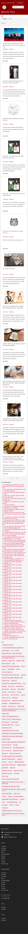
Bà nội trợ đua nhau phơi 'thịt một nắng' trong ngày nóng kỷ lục (13, 657)
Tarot (3, 802)
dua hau (4, 706)
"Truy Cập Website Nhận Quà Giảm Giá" (12, 647)
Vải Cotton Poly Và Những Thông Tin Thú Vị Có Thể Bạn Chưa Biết (14, 490)
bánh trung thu (6, 663)
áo (12, 650)
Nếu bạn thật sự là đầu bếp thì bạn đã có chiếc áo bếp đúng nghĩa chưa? (13, 527)
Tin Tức (3, 860)
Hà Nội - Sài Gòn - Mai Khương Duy (11, 719)
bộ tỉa (23, 666)
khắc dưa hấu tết (6, 745)
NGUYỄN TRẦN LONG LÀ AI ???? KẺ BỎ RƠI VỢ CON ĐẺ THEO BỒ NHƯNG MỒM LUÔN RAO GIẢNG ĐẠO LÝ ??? (13, 632)
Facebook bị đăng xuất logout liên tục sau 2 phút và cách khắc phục (13, 622)
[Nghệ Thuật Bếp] (4, 6)
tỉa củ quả (4, 805)
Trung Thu (5, 808)
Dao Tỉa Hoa (5, 695)
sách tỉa (4, 796)
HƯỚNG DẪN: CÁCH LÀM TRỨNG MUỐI (12, 736)
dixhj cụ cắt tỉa (6, 697)
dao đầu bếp (19, 686)
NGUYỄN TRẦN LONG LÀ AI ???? (11, 635)
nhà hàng (16, 773)
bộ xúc (4, 669)
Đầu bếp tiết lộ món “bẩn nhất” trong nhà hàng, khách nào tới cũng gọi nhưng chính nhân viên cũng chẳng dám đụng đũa (13, 522)
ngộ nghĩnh (5, 767)
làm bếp (15, 745)
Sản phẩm (3, 850)
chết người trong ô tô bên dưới (10, 675)
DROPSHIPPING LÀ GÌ (14, 703)
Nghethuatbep (22, 765)
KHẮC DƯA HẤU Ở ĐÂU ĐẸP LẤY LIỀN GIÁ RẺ (13, 742)
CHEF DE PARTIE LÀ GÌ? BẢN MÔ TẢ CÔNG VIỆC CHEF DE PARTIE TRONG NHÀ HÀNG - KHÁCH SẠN (14, 383)
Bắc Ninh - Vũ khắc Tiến (8, 660)
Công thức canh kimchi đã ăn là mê (11, 683)
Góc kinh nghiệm (5, 854)
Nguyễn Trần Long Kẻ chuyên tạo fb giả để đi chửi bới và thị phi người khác (13, 627)
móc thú (4, 762)
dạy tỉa (23, 695)
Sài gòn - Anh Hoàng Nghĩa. (15, 796)
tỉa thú (17, 805)
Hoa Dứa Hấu (14, 722)
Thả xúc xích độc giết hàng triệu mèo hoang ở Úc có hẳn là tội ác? (13, 638)
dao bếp (4, 686)
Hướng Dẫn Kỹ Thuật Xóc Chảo (10, 730)
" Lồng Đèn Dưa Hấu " (8, 645)
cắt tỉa (18, 669)
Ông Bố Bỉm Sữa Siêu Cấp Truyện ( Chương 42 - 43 (13, 789)
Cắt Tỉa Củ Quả (4, 863)
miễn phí (19, 759)
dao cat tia (11, 686)
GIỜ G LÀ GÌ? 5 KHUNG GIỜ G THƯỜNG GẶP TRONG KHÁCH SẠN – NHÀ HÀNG (13, 507)
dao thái (4, 692)
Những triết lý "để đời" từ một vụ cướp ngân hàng (12, 782)
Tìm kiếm (3, 907)
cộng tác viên (5, 680)
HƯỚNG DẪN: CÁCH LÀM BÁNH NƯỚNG (12, 733)
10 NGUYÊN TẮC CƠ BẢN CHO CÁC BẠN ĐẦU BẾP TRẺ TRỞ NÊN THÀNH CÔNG (13, 517)
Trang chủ (4, 18)
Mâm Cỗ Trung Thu (15, 753)
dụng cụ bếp (20, 706)
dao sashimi (21, 689)
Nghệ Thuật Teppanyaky (9, 765)
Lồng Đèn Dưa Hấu (18, 750)
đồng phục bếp (6, 700)
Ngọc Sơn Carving (7, 770)
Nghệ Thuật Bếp (19, 762)
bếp (13, 663)
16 (16, 478)
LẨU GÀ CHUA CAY (6, 747)
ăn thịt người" (6, 650)
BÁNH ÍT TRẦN (20, 660)
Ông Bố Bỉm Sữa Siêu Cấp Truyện (12, 620)
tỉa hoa (11, 805)
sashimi (22, 799)
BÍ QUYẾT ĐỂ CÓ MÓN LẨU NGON (11, 666)
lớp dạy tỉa (5, 753)
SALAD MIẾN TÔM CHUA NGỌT (10, 799)
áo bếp (17, 650)
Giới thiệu (3, 848)
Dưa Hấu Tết (11, 706)
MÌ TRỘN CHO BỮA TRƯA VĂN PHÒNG (12, 756)
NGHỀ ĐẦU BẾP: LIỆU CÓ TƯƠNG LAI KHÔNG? (14, 540)
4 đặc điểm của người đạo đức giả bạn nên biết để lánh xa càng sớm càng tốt (13, 550)
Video (2, 852)
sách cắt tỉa (17, 793)
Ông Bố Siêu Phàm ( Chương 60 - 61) (13, 560)
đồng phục (15, 697)
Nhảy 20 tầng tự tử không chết (10, 779)
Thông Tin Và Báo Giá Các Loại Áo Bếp (14, 629)
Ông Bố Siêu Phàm (7, 793)
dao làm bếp (5, 689)
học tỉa (17, 725)
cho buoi (23, 675)
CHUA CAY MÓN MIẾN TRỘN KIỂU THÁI (12, 678)
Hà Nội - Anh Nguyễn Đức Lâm (10, 716)
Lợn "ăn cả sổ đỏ (6, 750)
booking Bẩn (10, 669)
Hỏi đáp (3, 858)
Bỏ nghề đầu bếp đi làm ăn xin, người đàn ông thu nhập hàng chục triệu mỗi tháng (13, 546)
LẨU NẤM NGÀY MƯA (18, 747)
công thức (14, 680)
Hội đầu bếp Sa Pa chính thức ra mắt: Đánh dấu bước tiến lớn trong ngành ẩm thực (14, 45)
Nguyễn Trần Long (7, 773)
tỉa (20, 802)
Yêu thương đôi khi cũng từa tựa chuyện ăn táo (13, 814)
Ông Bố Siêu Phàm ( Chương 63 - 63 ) (14, 558)
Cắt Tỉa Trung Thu (7, 672)
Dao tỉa (19, 692)
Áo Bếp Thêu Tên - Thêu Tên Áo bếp (12, 653)
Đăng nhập (5, 12)
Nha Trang (5, 776)
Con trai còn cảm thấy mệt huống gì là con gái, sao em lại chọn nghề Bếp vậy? (13, 542)
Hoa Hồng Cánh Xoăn (7, 725)
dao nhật (13, 689)
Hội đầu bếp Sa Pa (7, 728)
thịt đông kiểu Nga (12, 802)
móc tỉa (10, 762)
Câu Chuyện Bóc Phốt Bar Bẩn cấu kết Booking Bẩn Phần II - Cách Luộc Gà (13, 537)
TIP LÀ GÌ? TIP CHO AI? (9, 268)
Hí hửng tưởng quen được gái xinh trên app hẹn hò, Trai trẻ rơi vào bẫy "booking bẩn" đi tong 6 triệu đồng (14, 534)
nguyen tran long (18, 770)
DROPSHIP (4, 703)
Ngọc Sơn (12, 767)
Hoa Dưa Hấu (5, 722)
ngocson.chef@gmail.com (10, 837)
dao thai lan (12, 692)
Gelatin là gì (5, 713)
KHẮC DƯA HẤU (6, 739)
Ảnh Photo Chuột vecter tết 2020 (13, 625)
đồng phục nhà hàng (17, 700)
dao (24, 683)
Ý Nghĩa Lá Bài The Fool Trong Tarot (12, 810)
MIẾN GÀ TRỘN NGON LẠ (8, 759)
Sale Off (3, 856)
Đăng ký (12, 12)
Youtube (3, 861)
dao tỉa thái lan (15, 695)
